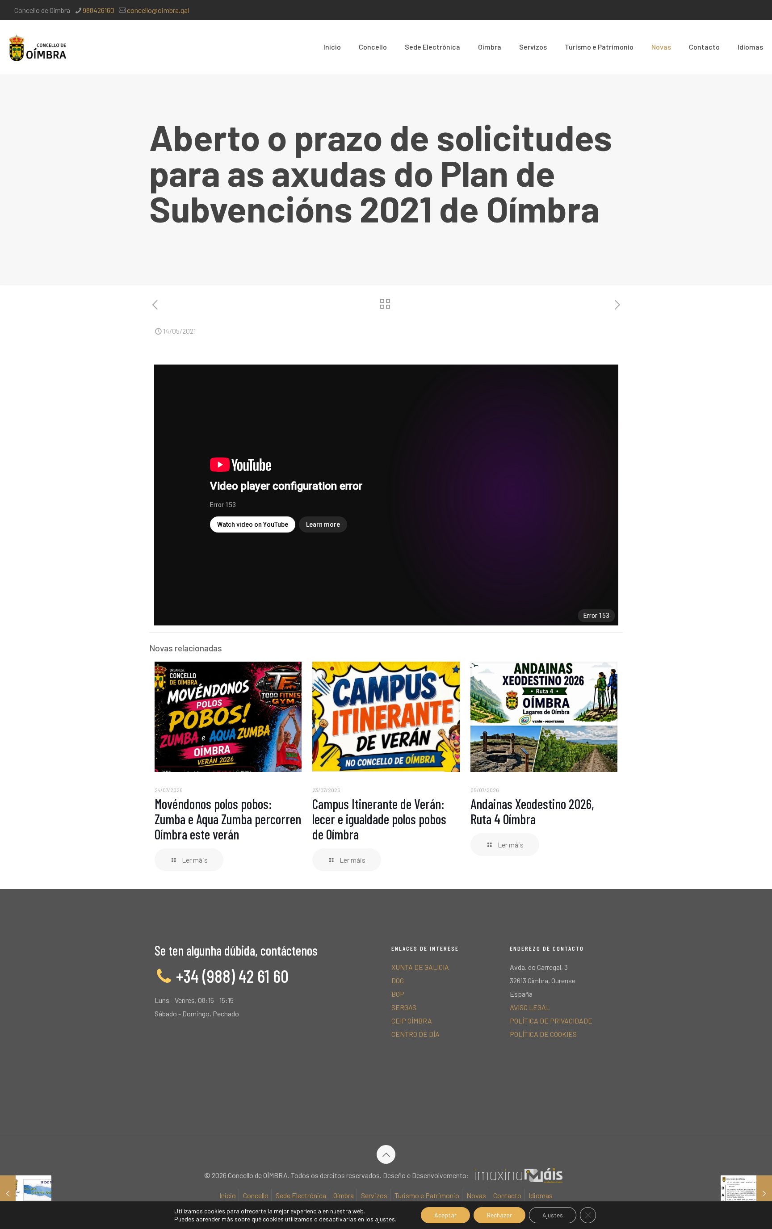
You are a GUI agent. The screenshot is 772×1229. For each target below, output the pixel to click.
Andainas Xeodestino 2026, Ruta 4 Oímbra (532, 811)
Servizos (374, 1195)
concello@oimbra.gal (158, 10)
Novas (476, 1195)
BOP (397, 994)
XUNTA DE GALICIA (420, 967)
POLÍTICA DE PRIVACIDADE (551, 1020)
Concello (256, 1195)
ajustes (385, 1219)
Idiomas (541, 1195)
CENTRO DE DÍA (415, 1034)
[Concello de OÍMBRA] (37, 47)
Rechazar (499, 1215)
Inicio (227, 1195)
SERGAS (403, 1007)
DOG (397, 980)
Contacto (507, 1195)
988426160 (98, 10)
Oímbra (343, 1195)
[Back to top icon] (386, 1154)
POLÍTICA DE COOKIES (543, 1034)
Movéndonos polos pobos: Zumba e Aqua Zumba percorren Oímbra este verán (228, 819)
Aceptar (445, 1215)
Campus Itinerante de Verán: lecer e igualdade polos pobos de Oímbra (379, 819)
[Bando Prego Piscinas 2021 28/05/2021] (746, 1193)
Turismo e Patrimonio (426, 1195)
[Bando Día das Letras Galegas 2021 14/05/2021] (25, 1193)
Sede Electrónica (301, 1195)
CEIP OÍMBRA (411, 1020)
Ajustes (552, 1215)
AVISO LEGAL (530, 1007)
